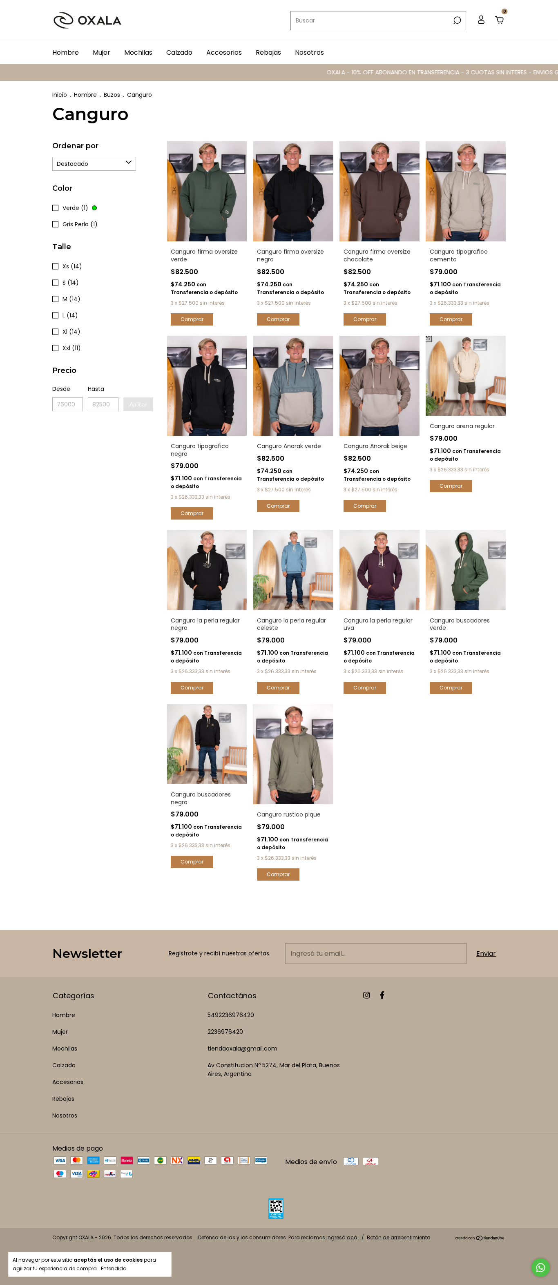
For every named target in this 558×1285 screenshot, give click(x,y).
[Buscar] (456, 20)
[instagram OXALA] (367, 995)
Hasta (96, 389)
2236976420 (225, 1032)
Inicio (59, 95)
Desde (61, 389)
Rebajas (268, 52)
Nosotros (309, 52)
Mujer (101, 52)
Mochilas (138, 52)
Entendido (113, 1268)
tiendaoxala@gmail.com (242, 1048)
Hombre (65, 52)
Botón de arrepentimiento (398, 1237)
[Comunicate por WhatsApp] (540, 1267)
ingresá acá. (342, 1237)
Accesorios (224, 52)
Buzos (112, 95)
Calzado (179, 52)
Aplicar (138, 404)
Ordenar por (75, 145)
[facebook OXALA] (382, 995)
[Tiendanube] (480, 1238)
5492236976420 (231, 1015)
